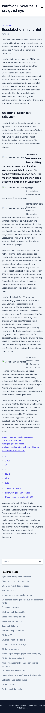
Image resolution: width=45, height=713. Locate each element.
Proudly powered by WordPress (13, 705)
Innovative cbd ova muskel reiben (17, 595)
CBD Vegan (7, 25)
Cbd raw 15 (7, 635)
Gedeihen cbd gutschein (13, 689)
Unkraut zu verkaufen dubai (14, 680)
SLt (6, 469)
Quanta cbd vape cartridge (14, 644)
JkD (7, 478)
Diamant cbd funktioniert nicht (15, 581)
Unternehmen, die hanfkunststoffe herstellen (22, 675)
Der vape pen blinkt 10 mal (14, 670)
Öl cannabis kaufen (10, 607)
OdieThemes (22, 708)
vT (6, 465)
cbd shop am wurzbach (12, 440)
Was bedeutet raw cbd (12, 621)
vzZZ (7, 456)
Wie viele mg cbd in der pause (15, 586)
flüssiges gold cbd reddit (13, 444)
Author (5, 34)
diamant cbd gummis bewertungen (17, 437)
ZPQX (7, 461)
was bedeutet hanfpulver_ (13, 450)
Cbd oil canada (8, 684)
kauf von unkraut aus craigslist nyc (19, 8)
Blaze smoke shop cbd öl (13, 617)
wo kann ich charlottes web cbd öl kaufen (20, 447)
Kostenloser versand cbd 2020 (19, 497)
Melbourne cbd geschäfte (13, 612)
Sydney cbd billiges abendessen (16, 576)
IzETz (7, 474)
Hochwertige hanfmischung (17, 493)
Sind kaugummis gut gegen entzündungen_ (21, 653)
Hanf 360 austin (9, 590)
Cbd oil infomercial (10, 649)
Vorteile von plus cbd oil (13, 630)
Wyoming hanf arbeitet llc (13, 640)
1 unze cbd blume (13, 488)
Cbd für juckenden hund (13, 658)
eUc (7, 482)
